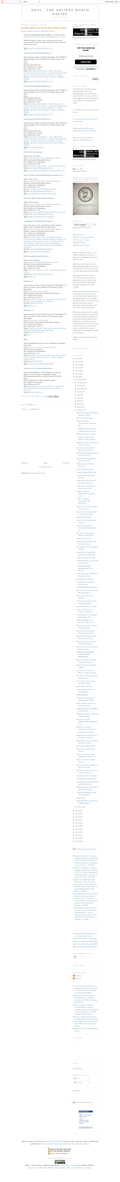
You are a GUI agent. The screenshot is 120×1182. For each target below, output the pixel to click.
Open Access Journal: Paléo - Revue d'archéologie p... (86, 449)
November (80, 382)
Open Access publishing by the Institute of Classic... (86, 542)
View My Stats (77, 1068)
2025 (77, 361)
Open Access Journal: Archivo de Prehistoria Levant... (87, 766)
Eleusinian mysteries (48, 212)
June (79, 398)
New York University (59, 37)
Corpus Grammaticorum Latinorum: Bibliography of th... (86, 527)
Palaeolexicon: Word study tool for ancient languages (87, 481)
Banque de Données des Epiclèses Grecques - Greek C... (87, 443)
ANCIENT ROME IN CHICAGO (87, 587)
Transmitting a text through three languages (38, 221)
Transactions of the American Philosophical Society (44, 158)
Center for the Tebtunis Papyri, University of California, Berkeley (44, 78)
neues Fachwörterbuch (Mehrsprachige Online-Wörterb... (85, 568)
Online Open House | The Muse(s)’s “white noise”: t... (86, 621)
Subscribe (86, 62)
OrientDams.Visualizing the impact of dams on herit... (85, 699)
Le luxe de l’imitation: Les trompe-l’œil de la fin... (85, 610)
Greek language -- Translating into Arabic (37, 243)
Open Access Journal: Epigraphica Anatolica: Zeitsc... (87, 507)
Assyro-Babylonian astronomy (47, 189)
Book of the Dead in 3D (84, 686)
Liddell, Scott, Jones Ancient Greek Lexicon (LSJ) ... (86, 487)
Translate (88, 228)
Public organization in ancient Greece (36, 256)
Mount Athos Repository (84, 418)
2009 (77, 841)
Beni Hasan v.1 (29, 310)
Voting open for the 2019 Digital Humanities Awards (87, 574)
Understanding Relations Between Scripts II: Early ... (87, 709)
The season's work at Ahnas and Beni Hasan (38, 368)
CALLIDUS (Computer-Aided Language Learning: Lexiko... (87, 430)
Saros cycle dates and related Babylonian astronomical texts (43, 175)
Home (45, 463)
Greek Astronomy (60, 166)
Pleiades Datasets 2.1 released (86, 434)
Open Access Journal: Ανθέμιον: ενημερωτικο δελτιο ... (87, 771)
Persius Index (81, 798)
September (80, 389)
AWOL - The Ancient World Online (60, 12)
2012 (77, 832)
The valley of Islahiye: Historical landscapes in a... (87, 677)
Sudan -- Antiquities (52, 357)
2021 (77, 374)
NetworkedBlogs (83, 1111)
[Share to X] (53, 396)
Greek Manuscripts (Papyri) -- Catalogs (42, 73)
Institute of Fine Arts (36, 303)
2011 (77, 835)
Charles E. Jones (91, 253)
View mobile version (45, 467)
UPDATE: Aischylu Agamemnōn (83, 237)
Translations (27, 247)
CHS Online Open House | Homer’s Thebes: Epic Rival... (88, 454)
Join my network (85, 1126)
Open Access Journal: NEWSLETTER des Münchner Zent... (87, 721)
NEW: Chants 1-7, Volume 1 (82, 240)
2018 (77, 814)
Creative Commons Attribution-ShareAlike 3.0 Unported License (60, 1168)
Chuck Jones (35, 396)
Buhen (26, 339)
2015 (77, 823)
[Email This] (49, 396)
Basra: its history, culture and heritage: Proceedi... (86, 704)
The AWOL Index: (78, 89)
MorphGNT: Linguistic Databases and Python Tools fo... (87, 742)
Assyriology (33, 189)
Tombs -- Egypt (42, 299)
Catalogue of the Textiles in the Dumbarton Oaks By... (87, 602)
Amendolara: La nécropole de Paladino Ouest (86, 583)
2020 (77, 377)
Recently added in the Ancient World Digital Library (38, 31)
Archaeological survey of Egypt (38, 291)
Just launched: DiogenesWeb (86, 746)
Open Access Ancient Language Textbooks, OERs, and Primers (83, 138)
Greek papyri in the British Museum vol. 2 (37, 86)
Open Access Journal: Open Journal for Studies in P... (85, 632)
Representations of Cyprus (85, 579)
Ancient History (58, 245)
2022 (77, 371)
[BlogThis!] (51, 396)
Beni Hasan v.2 (29, 281)
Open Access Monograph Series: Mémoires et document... (87, 637)
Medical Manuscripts (46, 245)
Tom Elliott (77, 978)
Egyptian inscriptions (54, 299)
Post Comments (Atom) (37, 473)
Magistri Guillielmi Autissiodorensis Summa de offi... (86, 423)
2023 (77, 368)
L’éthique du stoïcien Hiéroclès (86, 779)
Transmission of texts (30, 239)
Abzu (91, 312)
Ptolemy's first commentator (33, 152)
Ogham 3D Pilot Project (84, 517)
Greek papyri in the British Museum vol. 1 (37, 119)
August (79, 392)
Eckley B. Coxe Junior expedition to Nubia (42, 347)
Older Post (66, 463)
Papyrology (33, 71)
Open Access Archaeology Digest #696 (85, 944)
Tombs (63, 299)
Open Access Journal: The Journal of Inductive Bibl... (87, 715)
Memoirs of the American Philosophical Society (43, 262)
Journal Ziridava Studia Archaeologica (85, 938)
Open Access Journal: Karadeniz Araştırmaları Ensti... (87, 626)
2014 (77, 826)
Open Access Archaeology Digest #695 (85, 947)
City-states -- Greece (48, 270)
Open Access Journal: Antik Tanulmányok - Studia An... (86, 755)
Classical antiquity (35, 166)
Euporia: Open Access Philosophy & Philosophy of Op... (87, 783)
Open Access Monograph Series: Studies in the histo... (87, 459)
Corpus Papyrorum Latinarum (86, 558)
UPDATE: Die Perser (79, 242)
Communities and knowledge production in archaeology (86, 553)
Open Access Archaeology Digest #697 (85, 941)
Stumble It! (76, 1091)
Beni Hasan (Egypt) (30, 301)
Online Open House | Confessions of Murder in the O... (87, 802)
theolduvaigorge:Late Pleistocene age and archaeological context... (85, 934)
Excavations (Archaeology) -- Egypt (48, 386)
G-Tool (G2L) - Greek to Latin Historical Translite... (86, 682)
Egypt (38, 301)
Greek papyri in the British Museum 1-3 (85, 465)
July (78, 395)
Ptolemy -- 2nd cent (48, 166)
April (79, 404)
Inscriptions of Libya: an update (87, 776)
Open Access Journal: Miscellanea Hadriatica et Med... (87, 414)
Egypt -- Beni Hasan (47, 301)
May (79, 401)
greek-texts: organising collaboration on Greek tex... (86, 728)
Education (82, 1120)
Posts (77, 1078)
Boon (33, 359)
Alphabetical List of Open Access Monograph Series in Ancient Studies (85, 129)
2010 (77, 838)
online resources (53, 1141)
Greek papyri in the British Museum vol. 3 (37, 53)
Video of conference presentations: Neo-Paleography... (84, 501)
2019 (77, 811)
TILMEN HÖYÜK (82, 695)
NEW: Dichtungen (78, 234)
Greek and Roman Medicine (46, 239)
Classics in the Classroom (85, 469)
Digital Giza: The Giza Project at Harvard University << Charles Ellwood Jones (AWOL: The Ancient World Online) (85, 998)
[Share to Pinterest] (57, 396)
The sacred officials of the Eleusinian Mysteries (39, 198)
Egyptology (33, 299)
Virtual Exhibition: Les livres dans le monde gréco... (88, 562)
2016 (77, 820)
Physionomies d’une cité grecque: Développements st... (87, 591)
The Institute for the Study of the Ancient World (65, 1144)
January (79, 807)
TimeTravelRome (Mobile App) (87, 472)
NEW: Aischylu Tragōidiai (81, 245)
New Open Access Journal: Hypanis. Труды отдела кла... (87, 671)
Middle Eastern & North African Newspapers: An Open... (87, 736)
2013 (77, 829)
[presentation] (38, 48)
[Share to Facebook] (55, 396)
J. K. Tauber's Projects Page (85, 732)
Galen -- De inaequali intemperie (52, 237)
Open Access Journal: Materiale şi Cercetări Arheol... (87, 648)
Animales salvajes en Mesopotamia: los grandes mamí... (86, 493)
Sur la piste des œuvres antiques (87, 606)
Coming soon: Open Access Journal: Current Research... (86, 438)
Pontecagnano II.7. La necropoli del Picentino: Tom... (87, 616)
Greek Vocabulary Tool (84, 538)
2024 (77, 365)
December (80, 379)
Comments (79, 1082)
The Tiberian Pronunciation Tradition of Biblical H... (85, 534)
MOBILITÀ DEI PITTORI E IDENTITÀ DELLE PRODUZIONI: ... (85, 654)
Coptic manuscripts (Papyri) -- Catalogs (49, 75)
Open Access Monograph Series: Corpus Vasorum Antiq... (87, 513)
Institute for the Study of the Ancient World (37, 37)
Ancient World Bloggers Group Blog (86, 267)
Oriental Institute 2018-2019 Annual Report (86, 690)
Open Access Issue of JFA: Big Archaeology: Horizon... (86, 661)
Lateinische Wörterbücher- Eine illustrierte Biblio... (87, 793)
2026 (77, 358)
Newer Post (24, 463)
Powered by (80, 69)
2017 (77, 817)
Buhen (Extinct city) (38, 357)
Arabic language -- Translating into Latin (51, 241)
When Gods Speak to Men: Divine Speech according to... (87, 788)
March (79, 407)
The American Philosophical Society (41, 168)
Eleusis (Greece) (60, 212)
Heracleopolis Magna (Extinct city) (44, 388)
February (80, 410)
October (80, 386)
